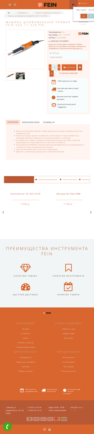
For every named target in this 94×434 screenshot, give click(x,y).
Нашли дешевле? (56, 57)
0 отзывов (82, 24)
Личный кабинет (68, 357)
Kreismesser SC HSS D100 (26, 193)
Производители (25, 357)
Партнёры (25, 366)
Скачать (25, 338)
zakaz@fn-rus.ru (76, 407)
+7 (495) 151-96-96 (34, 407)
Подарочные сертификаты (25, 362)
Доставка (25, 329)
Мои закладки (69, 366)
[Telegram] (75, 410)
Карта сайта (68, 338)
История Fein (25, 333)
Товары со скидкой (25, 371)
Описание (12, 122)
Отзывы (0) (49, 122)
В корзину (70, 67)
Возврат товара (68, 333)
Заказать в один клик (69, 73)
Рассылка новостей (68, 371)
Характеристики (31, 122)
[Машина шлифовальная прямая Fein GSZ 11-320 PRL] (10, 76)
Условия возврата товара (25, 347)
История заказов (68, 362)
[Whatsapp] (71, 410)
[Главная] (9, 13)
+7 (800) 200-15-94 (34, 410)
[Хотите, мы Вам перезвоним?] (7, 426)
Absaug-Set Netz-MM (68, 193)
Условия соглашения (25, 343)
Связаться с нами (68, 329)
